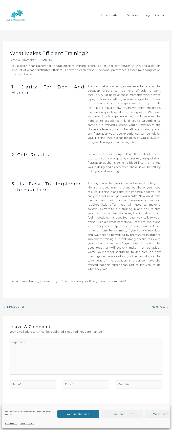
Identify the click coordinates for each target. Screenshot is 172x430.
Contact (160, 15)
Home (104, 15)
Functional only (122, 414)
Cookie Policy (11, 423)
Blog (146, 15)
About (117, 15)
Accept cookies (78, 414)
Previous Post (15, 306)
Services (132, 15)
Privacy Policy (27, 423)
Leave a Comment (22, 60)
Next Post (160, 306)
